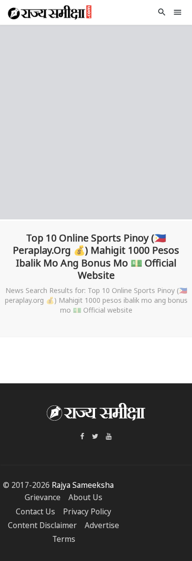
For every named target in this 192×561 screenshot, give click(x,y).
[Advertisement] (96, 120)
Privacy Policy (87, 512)
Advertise (102, 525)
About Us (85, 497)
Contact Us (35, 512)
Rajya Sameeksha (83, 485)
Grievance (43, 497)
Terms (63, 539)
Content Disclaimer (42, 525)
